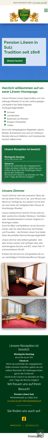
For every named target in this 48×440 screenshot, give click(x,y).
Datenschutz (32, 425)
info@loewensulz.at (32, 401)
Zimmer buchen (15, 61)
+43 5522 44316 (39, 2)
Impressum (15, 425)
